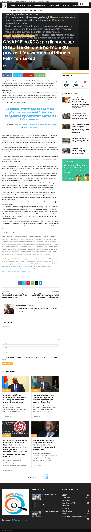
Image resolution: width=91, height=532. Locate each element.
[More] (48, 75)
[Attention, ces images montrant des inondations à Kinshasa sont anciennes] (66, 140)
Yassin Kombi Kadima (15, 66)
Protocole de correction (20, 1)
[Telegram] (40, 283)
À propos (40, 1)
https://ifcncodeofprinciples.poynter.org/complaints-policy (16, 271)
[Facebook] (20, 283)
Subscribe (85, 81)
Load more (30, 477)
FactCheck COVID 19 (28, 36)
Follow (76, 81)
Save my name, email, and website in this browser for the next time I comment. (30, 358)
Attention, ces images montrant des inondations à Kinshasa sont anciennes (80, 140)
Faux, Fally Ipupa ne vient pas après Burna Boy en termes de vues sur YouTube (14, 296)
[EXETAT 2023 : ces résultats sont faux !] (36, 505)
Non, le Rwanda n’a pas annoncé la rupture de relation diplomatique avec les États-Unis (43, 398)
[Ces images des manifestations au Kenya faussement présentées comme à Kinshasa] (66, 150)
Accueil (3, 1)
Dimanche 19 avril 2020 (31, 127)
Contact (47, 1)
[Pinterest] (28, 283)
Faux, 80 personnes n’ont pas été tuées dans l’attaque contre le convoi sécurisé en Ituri (45, 296)
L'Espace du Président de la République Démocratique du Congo (34, 125)
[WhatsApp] (32, 283)
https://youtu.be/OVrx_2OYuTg (30, 264)
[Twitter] (24, 283)
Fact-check (16, 36)
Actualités (9, 10)
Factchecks (9, 1)
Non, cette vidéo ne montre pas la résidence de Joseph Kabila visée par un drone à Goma (14, 398)
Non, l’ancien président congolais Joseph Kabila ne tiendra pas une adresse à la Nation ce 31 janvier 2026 (44, 445)
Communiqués (32, 1)
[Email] (36, 283)
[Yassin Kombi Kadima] (4, 66)
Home (3, 10)
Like (66, 81)
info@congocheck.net (19, 520)
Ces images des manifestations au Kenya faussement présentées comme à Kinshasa (80, 151)
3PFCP (34, 435)
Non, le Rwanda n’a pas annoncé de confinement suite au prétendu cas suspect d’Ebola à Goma (80, 116)
